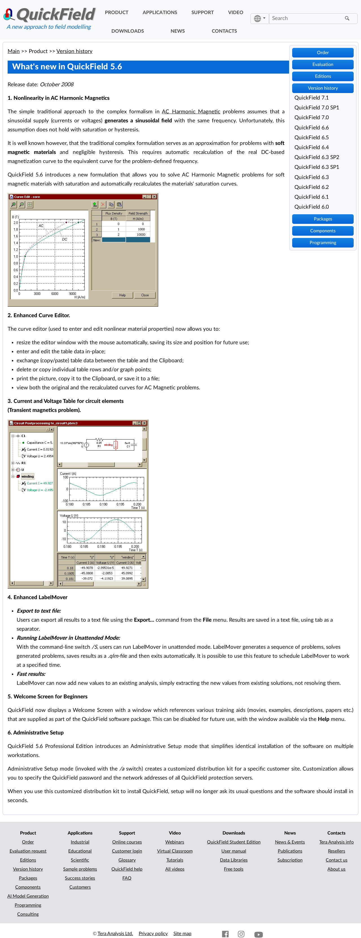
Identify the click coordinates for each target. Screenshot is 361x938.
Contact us (336, 860)
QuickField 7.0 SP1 (316, 108)
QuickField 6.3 (311, 177)
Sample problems (80, 869)
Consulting (28, 914)
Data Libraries (234, 860)
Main (14, 51)
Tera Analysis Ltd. (115, 933)
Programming (323, 242)
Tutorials (174, 860)
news (178, 31)
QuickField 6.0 (311, 207)
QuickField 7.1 (311, 98)
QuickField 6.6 (311, 128)
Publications (290, 851)
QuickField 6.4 (311, 147)
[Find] (348, 19)
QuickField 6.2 (311, 187)
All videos (174, 869)
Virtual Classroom (175, 851)
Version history (323, 88)
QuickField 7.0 (311, 117)
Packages (323, 219)
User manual (233, 851)
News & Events (290, 842)
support (202, 12)
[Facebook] (225, 933)
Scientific (80, 860)
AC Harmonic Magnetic (191, 111)
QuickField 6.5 (311, 137)
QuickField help (126, 869)
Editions (323, 76)
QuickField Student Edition (234, 842)
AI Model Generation (28, 896)
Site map (182, 933)
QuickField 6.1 (311, 197)
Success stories (80, 878)
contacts (224, 31)
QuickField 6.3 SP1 (316, 167)
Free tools (233, 869)
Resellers (336, 851)
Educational (80, 851)
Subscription (290, 860)
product (116, 12)
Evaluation (322, 64)
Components (323, 231)
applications (160, 12)
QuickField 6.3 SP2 (316, 157)
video (235, 12)
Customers (80, 887)
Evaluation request (28, 851)
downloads (127, 31)
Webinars (174, 842)
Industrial (80, 842)
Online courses (127, 842)
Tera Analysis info (336, 842)
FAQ (126, 878)
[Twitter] (209, 933)
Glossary (127, 860)
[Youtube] (259, 933)
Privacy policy (153, 933)
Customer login (127, 851)
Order (323, 52)
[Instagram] (241, 933)
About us (336, 869)
